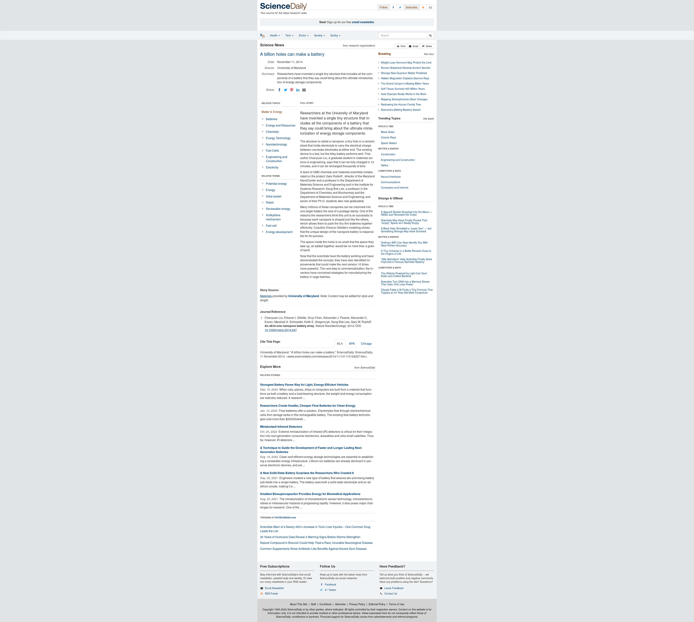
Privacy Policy (357, 604)
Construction (388, 154)
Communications (390, 182)
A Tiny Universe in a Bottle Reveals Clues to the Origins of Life (406, 252)
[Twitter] (285, 90)
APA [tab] (352, 343)
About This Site (298, 604)
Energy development (279, 232)
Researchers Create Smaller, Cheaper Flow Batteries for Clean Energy (307, 405)
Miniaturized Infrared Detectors (281, 426)
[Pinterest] (292, 90)
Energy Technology (278, 138)
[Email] (304, 90)
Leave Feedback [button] (394, 588)
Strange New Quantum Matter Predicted (404, 73)
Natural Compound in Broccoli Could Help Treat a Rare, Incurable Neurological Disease (316, 543)
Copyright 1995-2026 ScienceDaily (282, 609)
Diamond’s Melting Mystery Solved (400, 109)
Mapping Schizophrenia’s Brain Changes (404, 99)
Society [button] (318, 35)
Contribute (325, 604)
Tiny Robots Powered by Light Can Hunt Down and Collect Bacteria (404, 274)
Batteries (271, 119)
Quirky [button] (334, 35)
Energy (270, 190)
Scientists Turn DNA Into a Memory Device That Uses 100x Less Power (405, 283)
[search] (430, 35)
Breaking (384, 54)
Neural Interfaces (391, 176)
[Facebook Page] (393, 7)
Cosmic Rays (388, 137)
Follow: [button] (384, 7)
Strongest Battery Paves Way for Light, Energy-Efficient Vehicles (304, 384)
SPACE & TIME (385, 126)
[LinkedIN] (298, 90)
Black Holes (387, 132)
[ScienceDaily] (283, 6)
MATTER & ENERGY (388, 148)
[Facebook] (279, 90)
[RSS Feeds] (423, 7)
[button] (401, 46)
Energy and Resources (280, 125)
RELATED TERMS (271, 175)
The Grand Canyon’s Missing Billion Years (405, 83)
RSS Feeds (271, 593)
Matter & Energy (272, 112)
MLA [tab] (340, 343)
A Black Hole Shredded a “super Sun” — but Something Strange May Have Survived (406, 230)
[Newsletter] (430, 7)
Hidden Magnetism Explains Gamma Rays (405, 78)
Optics (384, 165)
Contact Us (390, 593)
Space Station (389, 143)
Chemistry (272, 132)
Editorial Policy (377, 604)
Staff (313, 604)
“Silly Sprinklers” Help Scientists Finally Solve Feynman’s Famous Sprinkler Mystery (406, 260)
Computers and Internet (394, 187)
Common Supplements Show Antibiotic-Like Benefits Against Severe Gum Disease (313, 549)
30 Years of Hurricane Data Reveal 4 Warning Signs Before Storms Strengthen (310, 537)
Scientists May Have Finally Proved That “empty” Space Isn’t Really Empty (404, 221)
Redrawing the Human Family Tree (401, 104)
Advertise (340, 604)
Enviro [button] (303, 35)
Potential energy (276, 183)
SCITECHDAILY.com (285, 517)
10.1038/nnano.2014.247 (281, 330)
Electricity (272, 167)
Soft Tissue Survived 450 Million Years (403, 88)
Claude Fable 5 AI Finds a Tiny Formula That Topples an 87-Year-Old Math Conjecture (407, 291)
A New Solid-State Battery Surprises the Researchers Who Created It (307, 473)
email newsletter (363, 22)
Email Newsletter (274, 588)
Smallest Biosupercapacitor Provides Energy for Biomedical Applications (310, 494)
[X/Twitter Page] (400, 7)
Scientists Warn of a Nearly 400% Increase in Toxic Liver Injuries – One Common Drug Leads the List (315, 529)
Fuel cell (271, 225)
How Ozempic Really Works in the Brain (403, 94)
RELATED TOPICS (271, 103)
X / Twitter (330, 590)
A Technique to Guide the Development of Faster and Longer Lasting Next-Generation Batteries (311, 450)
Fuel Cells (272, 150)
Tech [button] (288, 35)
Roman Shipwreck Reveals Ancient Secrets (405, 67)
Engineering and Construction (276, 159)
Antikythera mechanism (273, 217)
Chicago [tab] (366, 343)
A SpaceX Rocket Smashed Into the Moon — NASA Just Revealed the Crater (406, 213)
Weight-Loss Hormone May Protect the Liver (406, 62)
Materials (266, 296)
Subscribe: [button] (412, 7)
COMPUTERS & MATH (389, 170)
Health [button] (274, 35)
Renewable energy (278, 209)
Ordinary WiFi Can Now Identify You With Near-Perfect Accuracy (404, 244)
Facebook (330, 584)
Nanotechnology (276, 144)
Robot (270, 202)
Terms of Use (396, 604)
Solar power (273, 196)
